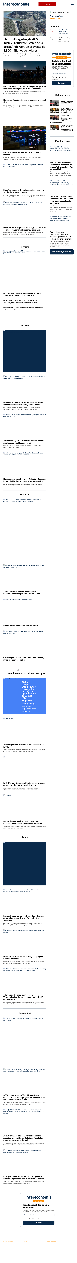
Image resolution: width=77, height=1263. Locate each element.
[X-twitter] (49, 1232)
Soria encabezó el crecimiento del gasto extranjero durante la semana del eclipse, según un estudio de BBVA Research (24, 92)
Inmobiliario (25, 1013)
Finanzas (25, 326)
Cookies (27, 1255)
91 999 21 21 (50, 1250)
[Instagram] (66, 1232)
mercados (24, 494)
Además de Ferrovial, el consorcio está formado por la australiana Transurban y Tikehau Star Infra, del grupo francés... (22, 924)
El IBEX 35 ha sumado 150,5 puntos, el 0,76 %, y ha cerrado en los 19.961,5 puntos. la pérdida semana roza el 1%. (22, 158)
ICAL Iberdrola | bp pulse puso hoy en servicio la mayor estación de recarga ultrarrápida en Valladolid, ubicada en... (61, 173)
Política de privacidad (31, 1252)
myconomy (7, 1245)
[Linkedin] (72, 1232)
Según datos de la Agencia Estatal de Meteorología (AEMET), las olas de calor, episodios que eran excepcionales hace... (23, 1182)
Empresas (25, 247)
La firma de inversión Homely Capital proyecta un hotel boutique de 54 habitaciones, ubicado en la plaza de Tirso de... (23, 962)
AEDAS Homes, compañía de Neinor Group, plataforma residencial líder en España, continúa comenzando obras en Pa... (24, 1103)
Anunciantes (7, 1249)
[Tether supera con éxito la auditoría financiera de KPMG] (24, 730)
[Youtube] (61, 1232)
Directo (47, 4)
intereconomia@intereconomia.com (57, 1247)
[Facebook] (55, 1232)
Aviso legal (27, 1249)
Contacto (27, 1245)
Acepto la (34, 1219)
